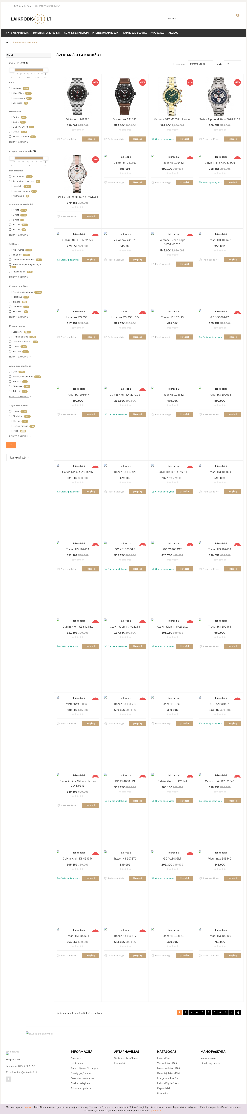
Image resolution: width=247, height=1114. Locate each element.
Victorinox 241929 (125, 240)
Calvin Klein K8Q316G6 (219, 162)
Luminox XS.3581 (77, 317)
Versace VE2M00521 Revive (172, 119)
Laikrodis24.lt (19, 457)
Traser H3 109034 (219, 472)
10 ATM (19, 225)
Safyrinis (20, 255)
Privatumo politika (81, 1088)
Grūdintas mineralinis (26, 259)
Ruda (18, 431)
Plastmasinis (21, 272)
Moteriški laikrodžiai (46, 33)
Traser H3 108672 (219, 240)
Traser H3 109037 (172, 704)
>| (238, 1012)
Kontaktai (119, 1063)
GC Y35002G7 (219, 317)
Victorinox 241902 (77, 704)
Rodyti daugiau (19, 142)
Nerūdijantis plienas (26, 292)
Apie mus (76, 1058)
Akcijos (173, 33)
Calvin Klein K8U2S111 (172, 472)
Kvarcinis (21, 186)
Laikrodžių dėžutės (135, 33)
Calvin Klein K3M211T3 (125, 626)
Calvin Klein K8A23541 (172, 781)
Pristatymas (77, 1063)
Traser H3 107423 (172, 317)
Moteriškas (21, 93)
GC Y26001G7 (219, 704)
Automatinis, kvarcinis (25, 181)
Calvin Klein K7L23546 (220, 781)
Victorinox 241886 (125, 119)
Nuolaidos (163, 1093)
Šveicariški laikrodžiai (24, 42)
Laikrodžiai (163, 1058)
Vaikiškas (19, 103)
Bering (18, 117)
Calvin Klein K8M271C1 (172, 626)
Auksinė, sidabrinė (24, 342)
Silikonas (20, 386)
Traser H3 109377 (125, 935)
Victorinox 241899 (125, 162)
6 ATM (17, 220)
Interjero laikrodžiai (105, 33)
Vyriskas (20, 88)
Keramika (19, 311)
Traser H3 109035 (219, 394)
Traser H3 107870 (125, 858)
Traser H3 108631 (172, 935)
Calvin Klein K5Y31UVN (77, 472)
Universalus (21, 98)
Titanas (19, 302)
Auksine (20, 351)
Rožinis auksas (23, 337)
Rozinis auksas (23, 426)
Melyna (19, 421)
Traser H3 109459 (219, 549)
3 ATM (19, 210)
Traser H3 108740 (125, 704)
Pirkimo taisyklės (80, 1083)
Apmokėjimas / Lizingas (84, 1068)
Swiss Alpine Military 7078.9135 (219, 119)
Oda (18, 372)
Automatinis (21, 176)
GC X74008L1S (125, 781)
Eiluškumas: (180, 64)
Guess (19, 132)
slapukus (28, 1107)
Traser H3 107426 (125, 472)
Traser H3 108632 (172, 394)
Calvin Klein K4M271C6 (125, 394)
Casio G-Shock (22, 127)
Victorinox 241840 (219, 858)
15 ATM (18, 229)
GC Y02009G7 (172, 549)
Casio (18, 122)
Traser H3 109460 (219, 935)
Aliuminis (20, 307)
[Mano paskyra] (224, 18)
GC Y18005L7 (172, 858)
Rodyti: (218, 64)
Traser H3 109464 (77, 549)
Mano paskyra (208, 1058)
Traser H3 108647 (77, 394)
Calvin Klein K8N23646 (78, 858)
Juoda (19, 346)
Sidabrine (21, 332)
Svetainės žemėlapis (126, 1058)
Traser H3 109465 (219, 626)
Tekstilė (19, 391)
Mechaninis (20, 196)
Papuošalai (157, 33)
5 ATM (19, 215)
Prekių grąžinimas (81, 1073)
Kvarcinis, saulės (24, 191)
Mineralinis (21, 250)
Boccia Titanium (23, 136)
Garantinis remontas (82, 1078)
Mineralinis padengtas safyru (26, 265)
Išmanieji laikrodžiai (76, 33)
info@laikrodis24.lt (49, 5)
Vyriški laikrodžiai (17, 33)
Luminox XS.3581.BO (125, 317)
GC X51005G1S (125, 549)
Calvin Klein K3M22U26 (77, 240)
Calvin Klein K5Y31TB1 (78, 626)
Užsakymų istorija (210, 1063)
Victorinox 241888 (77, 119)
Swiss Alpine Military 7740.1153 (77, 196)
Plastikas (20, 297)
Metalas (19, 381)
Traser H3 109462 (172, 162)
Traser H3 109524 (77, 935)
